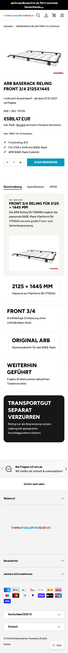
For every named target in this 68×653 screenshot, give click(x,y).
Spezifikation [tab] (35, 186)
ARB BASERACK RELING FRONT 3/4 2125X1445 (37, 26)
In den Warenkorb (45, 162)
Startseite (8, 26)
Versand (20, 124)
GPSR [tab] (53, 186)
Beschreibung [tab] (13, 186)
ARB (6, 111)
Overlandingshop (19, 638)
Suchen (7, 644)
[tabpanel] (34, 318)
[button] (54, 15)
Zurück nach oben (34, 484)
